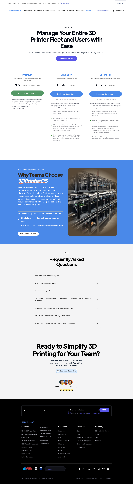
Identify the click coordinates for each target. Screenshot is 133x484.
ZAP (96, 437)
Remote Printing (26, 447)
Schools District (63, 441)
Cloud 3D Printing (45, 433)
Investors (98, 441)
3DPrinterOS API (45, 437)
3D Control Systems (102, 431)
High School (62, 434)
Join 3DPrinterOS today (28, 234)
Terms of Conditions (94, 413)
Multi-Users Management (29, 444)
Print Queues (25, 453)
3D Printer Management (29, 434)
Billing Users (44, 440)
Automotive (62, 457)
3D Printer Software (28, 441)
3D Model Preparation (28, 431)
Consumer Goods (64, 453)
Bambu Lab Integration (84, 444)
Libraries (61, 444)
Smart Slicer (44, 427)
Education (61, 431)
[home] (15, 10)
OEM (60, 450)
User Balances (44, 443)
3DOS (97, 434)
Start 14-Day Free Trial (27, 93)
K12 (59, 437)
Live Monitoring (26, 450)
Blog (78, 431)
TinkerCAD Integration (84, 441)
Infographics (81, 447)
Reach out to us (51, 469)
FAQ (78, 434)
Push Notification (45, 430)
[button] (120, 3)
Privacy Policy (82, 413)
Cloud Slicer (25, 437)
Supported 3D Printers (84, 437)
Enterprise (61, 447)
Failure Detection (27, 457)
